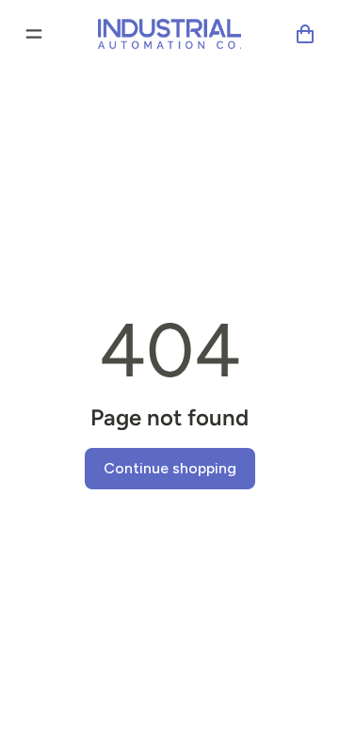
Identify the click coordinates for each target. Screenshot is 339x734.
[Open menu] (34, 34)
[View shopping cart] (305, 34)
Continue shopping (170, 468)
